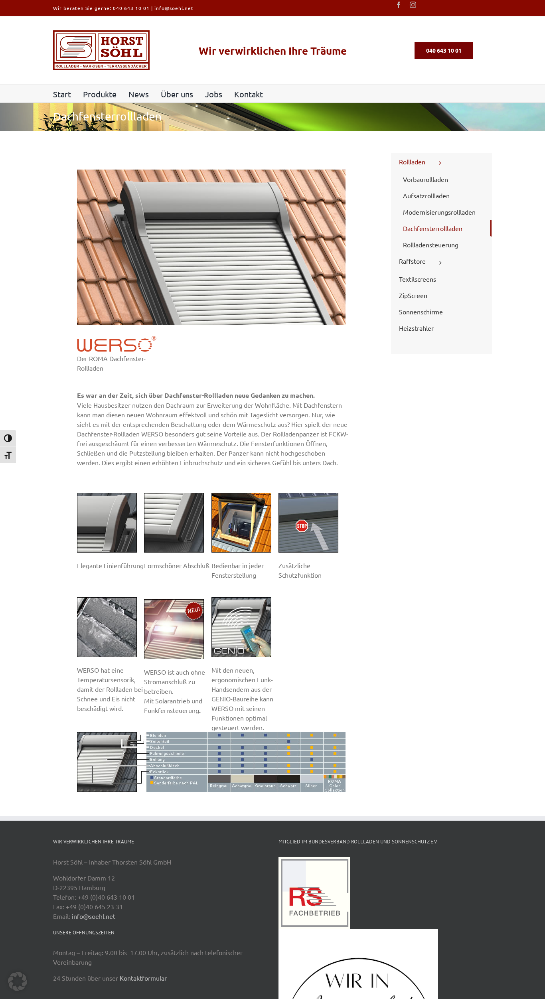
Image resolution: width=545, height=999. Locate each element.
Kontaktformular (143, 978)
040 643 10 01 (131, 8)
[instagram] (413, 5)
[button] (17, 981)
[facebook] (398, 5)
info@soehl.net (174, 8)
